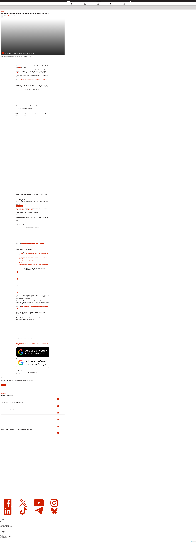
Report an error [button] (33, 372)
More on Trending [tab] (20, 252)
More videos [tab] (26, 252)
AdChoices (193, 541)
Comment (20, 370)
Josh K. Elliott (7, 15)
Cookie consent (3, 527)
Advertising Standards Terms (5, 536)
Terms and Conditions (20, 209)
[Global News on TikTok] (23, 514)
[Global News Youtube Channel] (39, 506)
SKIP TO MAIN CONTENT (19, 0)
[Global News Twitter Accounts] (23, 506)
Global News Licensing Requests (6, 526)
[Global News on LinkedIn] (8, 514)
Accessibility (2, 538)
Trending (2, 11)
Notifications (2, 522)
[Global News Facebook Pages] (8, 506)
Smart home (2, 524)
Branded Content (3, 518)
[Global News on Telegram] (39, 514)
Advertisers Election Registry (5, 525)
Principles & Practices (4, 516)
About (1, 515)
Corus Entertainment (4, 537)
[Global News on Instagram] (54, 506)
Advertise (2, 535)
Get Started (19, 206)
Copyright (2, 532)
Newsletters (2, 521)
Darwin (19, 67)
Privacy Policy (30, 209)
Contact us (2, 519)
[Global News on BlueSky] (54, 514)
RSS (1, 520)
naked (17, 72)
